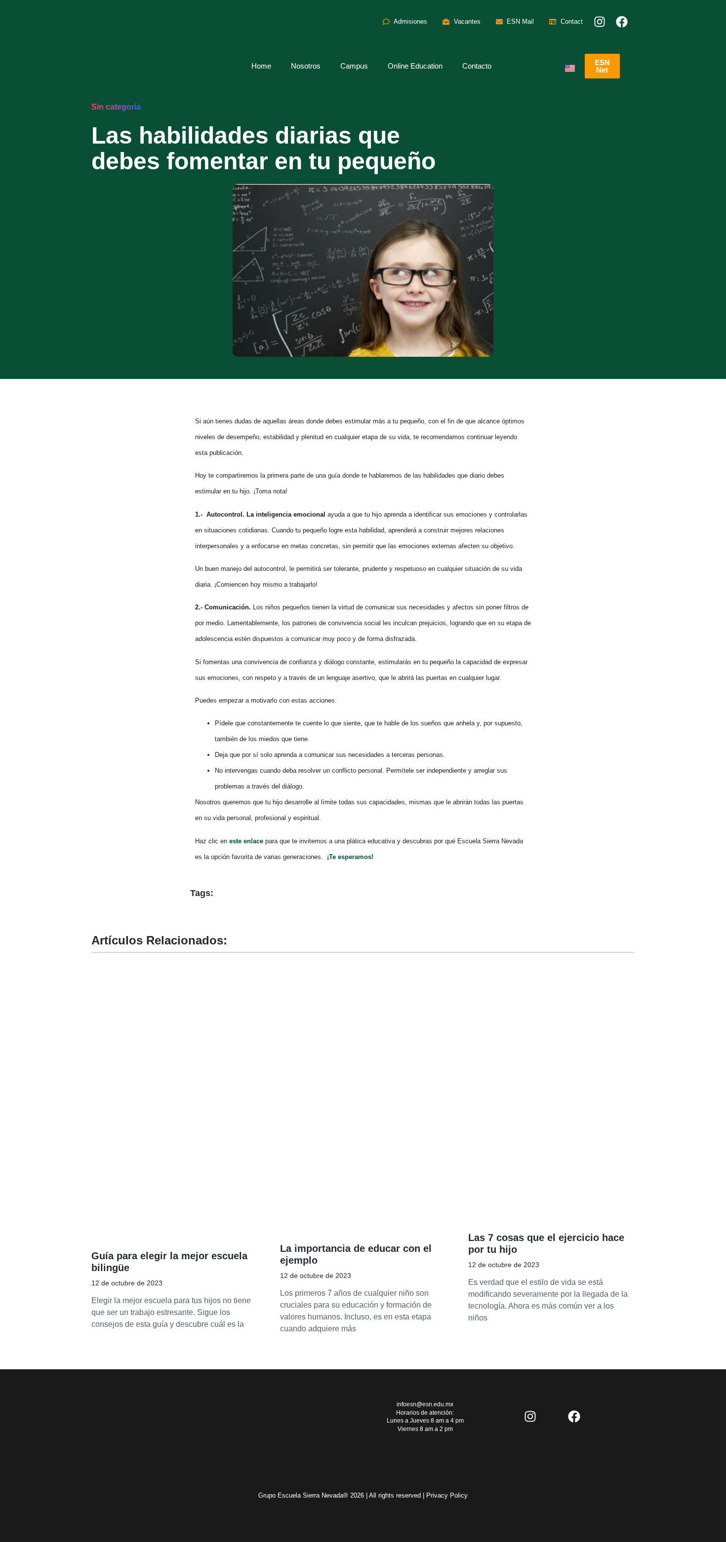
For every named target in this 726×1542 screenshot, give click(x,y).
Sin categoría (116, 107)
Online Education (415, 66)
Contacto (476, 66)
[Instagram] (599, 22)
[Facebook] (622, 22)
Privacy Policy (447, 1495)
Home (261, 66)
